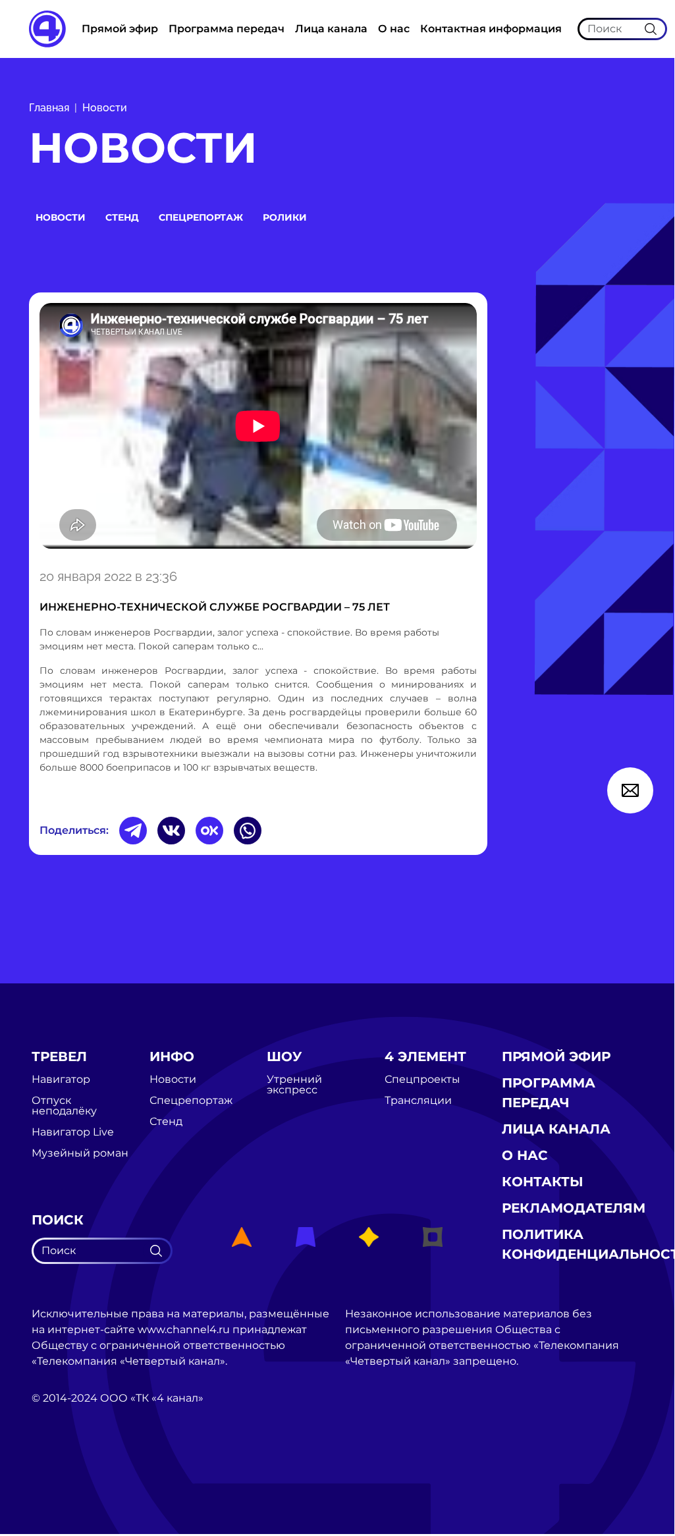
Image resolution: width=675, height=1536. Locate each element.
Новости (104, 107)
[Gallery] (258, 428)
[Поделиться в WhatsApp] (247, 830)
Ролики (285, 217)
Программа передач (226, 28)
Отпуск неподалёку (64, 1105)
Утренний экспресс (294, 1084)
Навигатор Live (73, 1132)
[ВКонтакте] (171, 830)
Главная (49, 107)
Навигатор (61, 1079)
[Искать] (650, 28)
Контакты (542, 1182)
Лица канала (331, 28)
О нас (394, 28)
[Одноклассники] (209, 830)
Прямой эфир (120, 28)
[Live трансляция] (61, 1472)
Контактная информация (491, 28)
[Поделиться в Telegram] (133, 830)
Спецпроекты (422, 1079)
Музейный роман (80, 1153)
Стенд (122, 217)
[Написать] (630, 790)
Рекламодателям (573, 1208)
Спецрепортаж (201, 217)
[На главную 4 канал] (47, 28)
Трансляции (418, 1100)
